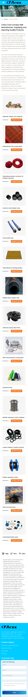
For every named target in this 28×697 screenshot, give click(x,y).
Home (6, 19)
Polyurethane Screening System (12, 268)
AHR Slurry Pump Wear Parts (11, 328)
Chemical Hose (7, 388)
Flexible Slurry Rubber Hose (11, 298)
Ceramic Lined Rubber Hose (11, 208)
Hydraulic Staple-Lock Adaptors (12, 117)
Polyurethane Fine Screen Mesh (12, 146)
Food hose (4, 651)
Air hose (3, 654)
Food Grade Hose (8, 238)
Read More (5, 120)
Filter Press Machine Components (13, 358)
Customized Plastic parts (10, 537)
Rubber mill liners (6, 648)
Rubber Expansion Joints (10, 477)
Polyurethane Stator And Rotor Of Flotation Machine (13, 177)
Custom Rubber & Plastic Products (13, 447)
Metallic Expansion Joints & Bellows (13, 417)
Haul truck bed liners (9, 507)
